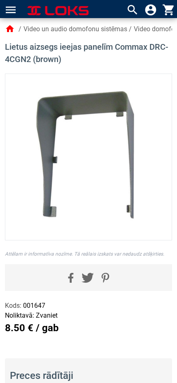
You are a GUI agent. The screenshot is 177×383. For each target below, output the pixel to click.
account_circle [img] (150, 9)
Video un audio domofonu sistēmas (75, 29)
